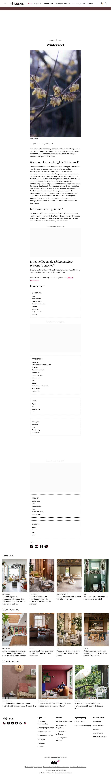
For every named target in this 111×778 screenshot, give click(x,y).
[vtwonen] (17, 3)
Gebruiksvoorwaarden (62, 769)
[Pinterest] (20, 725)
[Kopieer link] (31, 546)
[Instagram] (12, 725)
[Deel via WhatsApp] (36, 546)
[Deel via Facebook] (41, 546)
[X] (25, 725)
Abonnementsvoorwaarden (78, 769)
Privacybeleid (38, 769)
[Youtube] (16, 725)
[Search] (105, 3)
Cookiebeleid (29, 769)
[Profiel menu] (102, 3)
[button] (49, 769)
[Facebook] (8, 725)
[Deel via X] (46, 546)
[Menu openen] (5, 3)
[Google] (4, 725)
